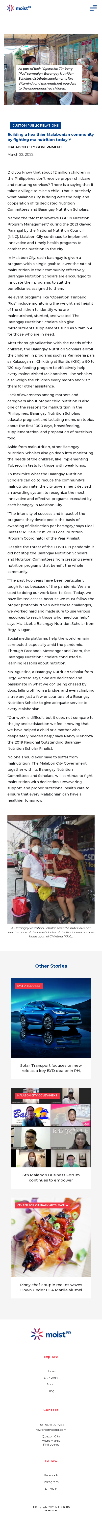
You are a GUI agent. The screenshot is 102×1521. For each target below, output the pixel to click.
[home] (19, 8)
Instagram (51, 1482)
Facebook (51, 1475)
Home (51, 1371)
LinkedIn (51, 1488)
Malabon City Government (34, 147)
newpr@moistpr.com (51, 1429)
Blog (51, 1391)
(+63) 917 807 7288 (51, 1425)
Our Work (51, 1378)
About (51, 1384)
